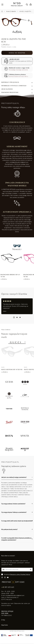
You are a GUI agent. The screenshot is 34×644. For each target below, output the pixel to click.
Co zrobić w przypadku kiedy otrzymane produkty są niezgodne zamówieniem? (16, 539)
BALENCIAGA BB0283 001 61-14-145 (10, 276)
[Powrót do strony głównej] (2, 11)
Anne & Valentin (11, 11)
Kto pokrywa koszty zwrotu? (9, 529)
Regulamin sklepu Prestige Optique (20, 574)
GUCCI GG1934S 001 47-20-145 (11, 369)
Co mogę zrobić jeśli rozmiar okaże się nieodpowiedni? (17, 521)
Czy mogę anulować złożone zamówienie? (13, 504)
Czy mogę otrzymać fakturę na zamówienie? (14, 512)
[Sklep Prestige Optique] (17, 4)
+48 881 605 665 (14, 59)
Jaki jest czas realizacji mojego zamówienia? (14, 477)
